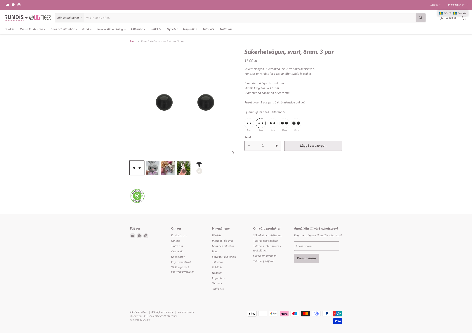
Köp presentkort (181, 262)
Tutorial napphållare (265, 240)
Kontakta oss (179, 235)
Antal (247, 137)
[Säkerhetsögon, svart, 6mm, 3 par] (137, 168)
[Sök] (421, 17)
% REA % (155, 29)
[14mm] (296, 123)
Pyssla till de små (32, 29)
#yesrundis (177, 251)
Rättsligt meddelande (162, 312)
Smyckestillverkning (110, 29)
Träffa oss (226, 29)
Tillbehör (137, 29)
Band (86, 29)
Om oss (175, 240)
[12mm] (284, 123)
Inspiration (190, 29)
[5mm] (248, 123)
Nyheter (172, 29)
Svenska (434, 4)
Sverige (456, 4)
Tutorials (208, 29)
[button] (453, 13)
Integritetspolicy (186, 312)
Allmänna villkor (138, 312)
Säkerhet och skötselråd (267, 235)
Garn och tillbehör (63, 29)
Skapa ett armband (264, 255)
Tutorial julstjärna (263, 261)
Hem (133, 41)
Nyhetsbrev (178, 256)
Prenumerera (306, 258)
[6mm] (260, 123)
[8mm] (272, 123)
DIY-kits (9, 29)
